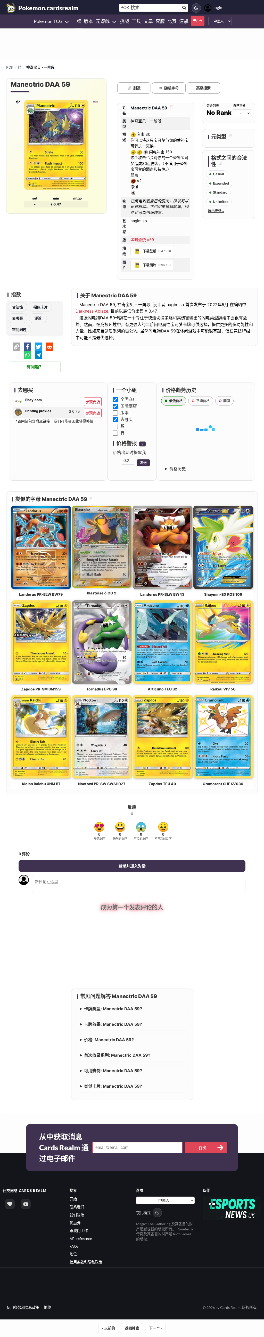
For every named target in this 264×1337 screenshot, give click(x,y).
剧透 (137, 88)
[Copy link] (16, 347)
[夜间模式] (196, 8)
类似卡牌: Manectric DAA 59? (113, 1086)
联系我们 (77, 1207)
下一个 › (155, 1328)
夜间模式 (143, 1213)
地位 (73, 1254)
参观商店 (93, 402)
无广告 (197, 21)
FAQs (74, 1246)
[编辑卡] (171, 107)
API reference (81, 1238)
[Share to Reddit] (49, 347)
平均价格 (203, 401)
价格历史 (177, 468)
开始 (73, 1199)
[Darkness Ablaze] (17, 102)
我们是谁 (77, 1215)
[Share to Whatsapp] (27, 355)
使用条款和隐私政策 (86, 1262)
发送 (143, 463)
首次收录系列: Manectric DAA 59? (117, 1055)
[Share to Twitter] (38, 347)
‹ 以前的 (108, 1328)
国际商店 (128, 406)
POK (9, 67)
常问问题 (19, 329)
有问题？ (35, 367)
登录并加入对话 (132, 865)
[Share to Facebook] (27, 347)
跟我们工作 (79, 1230)
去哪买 (17, 318)
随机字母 (171, 88)
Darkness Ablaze (92, 311)
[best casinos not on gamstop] (232, 1208)
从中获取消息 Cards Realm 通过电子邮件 (64, 1147)
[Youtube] (26, 1204)
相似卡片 (40, 307)
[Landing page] (11, 8)
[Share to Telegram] (38, 355)
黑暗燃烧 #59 (142, 239)
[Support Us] (10, 1204)
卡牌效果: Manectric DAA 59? (113, 1024)
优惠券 (75, 1223)
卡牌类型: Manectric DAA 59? (113, 1008)
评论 (38, 318)
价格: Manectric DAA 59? (109, 1039)
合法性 (17, 307)
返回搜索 (132, 1328)
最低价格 (176, 401)
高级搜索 (203, 88)
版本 (124, 412)
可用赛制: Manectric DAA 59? (113, 1070)
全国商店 (128, 399)
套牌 (226, 401)
